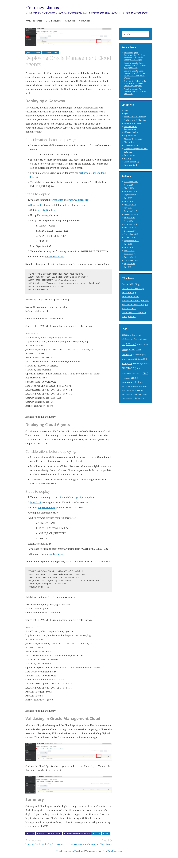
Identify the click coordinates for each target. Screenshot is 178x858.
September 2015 (131, 240)
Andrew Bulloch (130, 296)
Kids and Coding (131, 132)
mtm (138, 368)
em (123, 344)
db (141, 339)
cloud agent (74, 497)
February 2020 (130, 191)
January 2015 (130, 257)
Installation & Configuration (130, 127)
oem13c (139, 373)
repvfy (145, 386)
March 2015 (129, 250)
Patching (128, 152)
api (137, 335)
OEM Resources (54, 20)
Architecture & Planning (50, 834)
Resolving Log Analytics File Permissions (43, 841)
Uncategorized (130, 165)
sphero (145, 394)
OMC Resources (34, 20)
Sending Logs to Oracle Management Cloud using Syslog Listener (135, 65)
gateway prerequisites (80, 199)
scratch (134, 390)
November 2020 (131, 181)
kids (136, 359)
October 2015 (130, 237)
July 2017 (128, 207)
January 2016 (130, 227)
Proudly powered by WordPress (70, 851)
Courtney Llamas (42, 7)
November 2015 (131, 234)
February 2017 (130, 211)
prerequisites (56, 199)
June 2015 (128, 247)
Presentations (130, 155)
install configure (126, 359)
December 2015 (131, 231)
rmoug (123, 390)
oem (133, 373)
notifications (126, 373)
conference (135, 339)
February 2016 (130, 224)
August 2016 (129, 217)
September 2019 (131, 194)
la (139, 359)
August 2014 (129, 263)
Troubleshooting (131, 161)
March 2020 (129, 188)
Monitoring (129, 142)
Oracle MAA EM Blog (133, 288)
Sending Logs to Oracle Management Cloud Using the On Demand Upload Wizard (135, 74)
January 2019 (130, 204)
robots (128, 390)
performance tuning (136, 386)
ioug (132, 359)
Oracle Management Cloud (78, 834)
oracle (127, 378)
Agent (31, 834)
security (139, 390)
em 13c (145, 344)
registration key (46, 210)
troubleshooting (137, 398)
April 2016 (128, 221)
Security (127, 158)
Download (35, 204)
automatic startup (54, 256)
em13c (140, 344)
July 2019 (128, 198)
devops (145, 339)
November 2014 (131, 260)
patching (126, 386)
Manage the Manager (133, 138)
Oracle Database (131, 145)
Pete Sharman (129, 308)
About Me (70, 20)
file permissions (137, 354)
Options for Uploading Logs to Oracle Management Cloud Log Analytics (136, 83)
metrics (136, 363)
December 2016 (131, 214)
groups (144, 354)
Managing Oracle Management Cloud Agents (91, 841)
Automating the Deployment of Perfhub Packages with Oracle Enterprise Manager (134, 56)
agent (97, 834)
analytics (131, 335)
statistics (124, 398)
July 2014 (128, 267)
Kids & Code (84, 20)
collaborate (126, 339)
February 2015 (130, 253)
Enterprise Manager (133, 123)
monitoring (129, 368)
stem (128, 398)
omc (107, 834)
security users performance (132, 394)
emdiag (125, 349)
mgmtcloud (144, 364)
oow (123, 378)
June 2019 (128, 201)
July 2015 (128, 244)
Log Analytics (130, 135)
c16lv (140, 335)
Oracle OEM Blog (131, 284)
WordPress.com (114, 851)
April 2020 (128, 184)
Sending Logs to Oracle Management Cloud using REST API (135, 91)
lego (141, 359)
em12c (131, 343)
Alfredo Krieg (129, 292)
